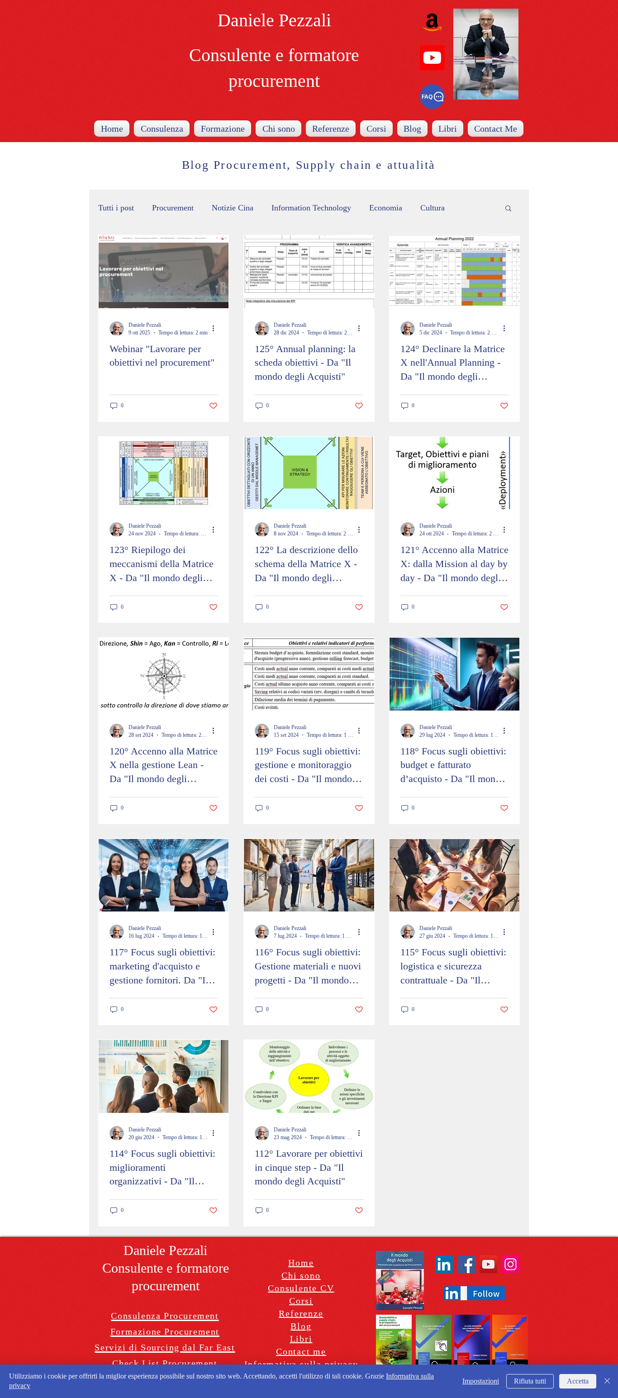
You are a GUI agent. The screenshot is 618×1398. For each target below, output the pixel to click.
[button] (508, 209)
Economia (385, 207)
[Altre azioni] (216, 328)
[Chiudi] (607, 1381)
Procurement (173, 207)
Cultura (432, 207)
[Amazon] (432, 22)
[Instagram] (510, 1264)
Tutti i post (116, 207)
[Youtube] (432, 57)
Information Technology (311, 207)
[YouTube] (488, 1264)
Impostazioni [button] (480, 1381)
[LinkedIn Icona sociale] (444, 1264)
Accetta (578, 1381)
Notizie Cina (232, 207)
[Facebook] (466, 1264)
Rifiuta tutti (530, 1381)
